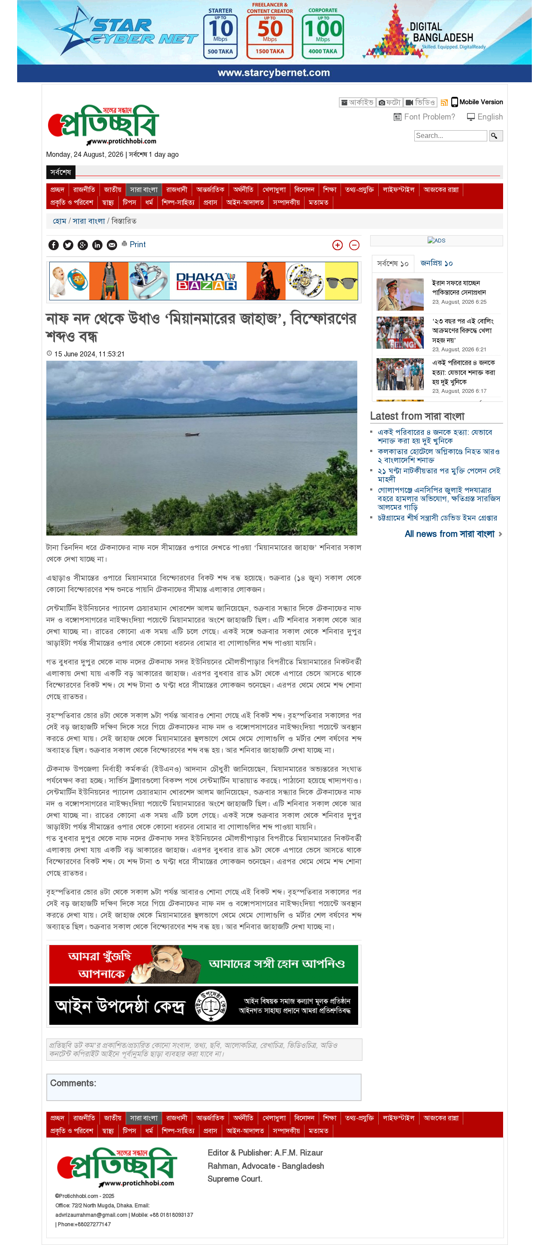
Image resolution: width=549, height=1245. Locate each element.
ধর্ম (149, 202)
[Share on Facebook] (53, 245)
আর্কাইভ (361, 102)
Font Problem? (429, 117)
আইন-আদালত (245, 202)
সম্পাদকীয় (286, 202)
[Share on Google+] (83, 245)
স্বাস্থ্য (108, 202)
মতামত (319, 202)
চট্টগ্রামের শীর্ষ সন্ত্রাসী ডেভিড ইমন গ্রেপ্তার (438, 518)
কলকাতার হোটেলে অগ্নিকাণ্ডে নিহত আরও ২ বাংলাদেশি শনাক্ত (439, 456)
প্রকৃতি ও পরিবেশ (72, 202)
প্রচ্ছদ (57, 190)
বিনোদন (304, 190)
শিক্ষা (329, 190)
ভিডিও (425, 102)
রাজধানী (176, 190)
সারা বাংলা (143, 190)
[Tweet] (68, 245)
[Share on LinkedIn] (97, 245)
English (490, 117)
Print (136, 244)
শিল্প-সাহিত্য (178, 202)
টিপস (129, 202)
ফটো (393, 102)
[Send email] (112, 245)
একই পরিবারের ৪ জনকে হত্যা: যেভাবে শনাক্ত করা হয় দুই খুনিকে (435, 437)
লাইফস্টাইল (399, 190)
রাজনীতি (84, 190)
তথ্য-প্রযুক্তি (359, 190)
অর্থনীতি (243, 190)
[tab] (393, 264)
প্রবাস (210, 202)
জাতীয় (112, 190)
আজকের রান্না (441, 190)
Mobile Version (481, 102)
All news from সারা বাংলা (451, 534)
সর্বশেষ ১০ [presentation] (393, 263)
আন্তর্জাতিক (210, 190)
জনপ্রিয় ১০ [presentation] (437, 263)
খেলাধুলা (274, 190)
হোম (61, 221)
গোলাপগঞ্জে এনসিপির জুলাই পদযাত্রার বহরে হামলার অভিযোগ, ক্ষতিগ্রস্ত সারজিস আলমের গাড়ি (439, 498)
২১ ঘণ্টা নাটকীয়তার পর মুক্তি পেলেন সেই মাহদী (439, 475)
